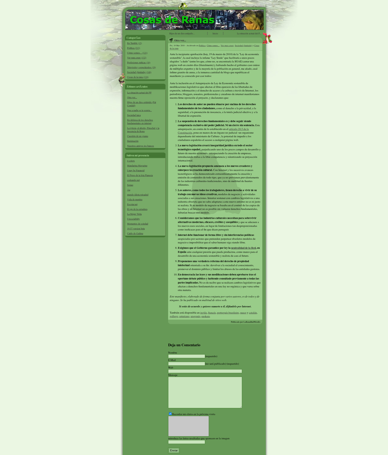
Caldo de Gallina (135, 233)
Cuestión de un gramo (137, 136)
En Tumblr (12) (134, 43)
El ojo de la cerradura (137, 209)
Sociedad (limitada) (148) (139, 72)
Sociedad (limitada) (243, 45)
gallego (174, 316)
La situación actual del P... (249, 33)
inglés (203, 312)
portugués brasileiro (228, 312)
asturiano (184, 316)
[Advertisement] (145, 300)
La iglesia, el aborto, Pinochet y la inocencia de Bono (143, 129)
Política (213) (133, 47)
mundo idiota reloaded (137, 194)
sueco (243, 312)
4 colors (131, 160)
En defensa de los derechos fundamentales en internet (140, 121)
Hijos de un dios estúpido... (182, 33)
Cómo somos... (213, 45)
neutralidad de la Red (243, 248)
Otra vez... (132, 97)
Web (170, 367)
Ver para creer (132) (136, 57)
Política (202, 45)
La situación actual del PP (139, 92)
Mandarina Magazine (137, 165)
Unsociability (133, 218)
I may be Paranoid (135, 170)
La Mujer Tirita (134, 213)
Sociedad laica (134, 115)
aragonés (195, 316)
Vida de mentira (134, 199)
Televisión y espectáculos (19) (141, 67)
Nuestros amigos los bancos (140, 145)
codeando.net (133, 180)
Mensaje (172, 375)
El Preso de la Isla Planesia (140, 175)
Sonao (130, 184)
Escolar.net (132, 204)
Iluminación (132, 140)
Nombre (172, 352)
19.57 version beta (136, 228)
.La (128, 189)
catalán (253, 312)
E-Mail (172, 360)
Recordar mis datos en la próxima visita (193, 414)
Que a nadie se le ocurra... (139, 110)
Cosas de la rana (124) (138, 76)
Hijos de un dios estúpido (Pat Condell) (141, 103)
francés (212, 312)
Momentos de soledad (137, 223)
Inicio (215, 33)
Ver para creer (227, 45)
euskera (205, 316)
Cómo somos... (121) (137, 52)
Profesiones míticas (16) (138, 62)
